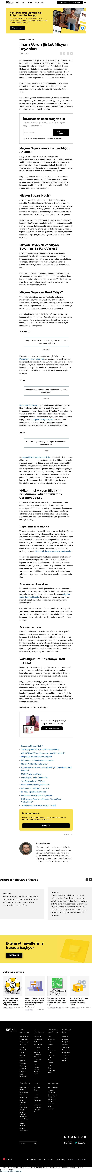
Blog (49, 1106)
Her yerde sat (24, 1036)
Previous (87, 879)
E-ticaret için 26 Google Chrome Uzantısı (37, 760)
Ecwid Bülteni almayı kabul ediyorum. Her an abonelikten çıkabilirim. (44, 138)
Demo (36, 1097)
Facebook (23, 1050)
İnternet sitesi (24, 1039)
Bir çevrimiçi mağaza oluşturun (52, 1101)
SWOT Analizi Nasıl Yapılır (31, 774)
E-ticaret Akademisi (51, 1091)
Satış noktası (24, 1092)
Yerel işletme (38, 1044)
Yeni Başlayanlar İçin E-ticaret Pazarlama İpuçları (40, 750)
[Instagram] (81, 1137)
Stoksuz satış (38, 1039)
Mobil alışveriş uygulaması (24, 1120)
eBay (21, 1058)
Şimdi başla (76, 2)
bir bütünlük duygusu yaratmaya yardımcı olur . (53, 551)
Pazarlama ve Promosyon (56, 1007)
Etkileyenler (66, 1052)
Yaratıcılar (65, 1044)
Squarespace (52, 1050)
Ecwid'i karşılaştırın (37, 1104)
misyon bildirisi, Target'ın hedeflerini (36, 457)
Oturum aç (63, 2)
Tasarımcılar (66, 1047)
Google (22, 1052)
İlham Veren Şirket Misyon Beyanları (35, 785)
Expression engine (51, 1056)
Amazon (22, 1055)
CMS (49, 1036)
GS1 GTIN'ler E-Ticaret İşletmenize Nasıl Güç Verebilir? (43, 753)
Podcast (50, 1109)
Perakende (37, 1047)
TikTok (22, 1047)
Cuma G (54, 892)
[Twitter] (78, 1137)
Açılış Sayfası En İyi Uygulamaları (34, 777)
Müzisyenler (66, 1050)
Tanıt (23, 2)
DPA (39, 1159)
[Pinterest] (71, 1137)
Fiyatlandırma (38, 1100)
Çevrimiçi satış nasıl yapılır (52, 1096)
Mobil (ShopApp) (23, 1075)
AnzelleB (7, 894)
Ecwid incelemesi (37, 1094)
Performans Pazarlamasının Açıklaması (36, 795)
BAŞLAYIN (46, 826)
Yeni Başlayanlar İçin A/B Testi (33, 781)
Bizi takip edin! (61, 132)
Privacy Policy (31, 1159)
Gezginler (65, 1058)
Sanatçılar (65, 1036)
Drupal (50, 1042)
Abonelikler (23, 1097)
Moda (36, 1050)
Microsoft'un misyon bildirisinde (31, 359)
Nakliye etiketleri (22, 1124)
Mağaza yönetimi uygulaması (23, 1114)
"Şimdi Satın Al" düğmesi (24, 1088)
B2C (35, 1064)
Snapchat (23, 1069)
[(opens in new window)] (68, 1142)
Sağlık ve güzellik (37, 1068)
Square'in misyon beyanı (43, 420)
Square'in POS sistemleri (29, 405)
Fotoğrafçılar (66, 1042)
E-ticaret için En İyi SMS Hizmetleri (35, 788)
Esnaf (64, 1061)
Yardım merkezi (53, 1087)
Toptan (36, 1042)
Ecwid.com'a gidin (6, 1171)
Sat (17, 2)
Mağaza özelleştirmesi (24, 1129)
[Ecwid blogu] (64, 1137)
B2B (35, 1062)
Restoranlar (37, 1059)
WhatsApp (23, 1063)
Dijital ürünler (24, 1095)
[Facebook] (74, 1137)
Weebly (50, 1052)
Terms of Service (47, 1159)
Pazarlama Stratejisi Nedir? (32, 746)
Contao (50, 1062)
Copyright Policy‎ (60, 1159)
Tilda (49, 1068)
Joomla (50, 1044)
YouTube (22, 1071)
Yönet (30, 2)
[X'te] (68, 53)
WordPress (51, 1039)
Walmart (22, 1061)
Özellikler (37, 1090)
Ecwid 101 (37, 1087)
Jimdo (50, 1065)
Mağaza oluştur (17, 28)
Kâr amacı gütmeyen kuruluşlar (37, 1054)
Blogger (50, 1060)
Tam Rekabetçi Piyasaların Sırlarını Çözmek (38, 805)
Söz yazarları (66, 1055)
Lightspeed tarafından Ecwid (37, 1109)
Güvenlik (22, 1105)
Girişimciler (37, 1036)
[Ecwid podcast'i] (68, 1137)
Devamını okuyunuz (52, 728)
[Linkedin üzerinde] (64, 53)
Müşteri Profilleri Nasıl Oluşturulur (34, 764)
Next (90, 879)
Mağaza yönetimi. (23, 1101)
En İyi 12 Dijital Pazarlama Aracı (33, 792)
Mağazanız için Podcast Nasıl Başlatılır (36, 757)
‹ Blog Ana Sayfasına (26, 39)
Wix (49, 1047)
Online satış (8, 1007)
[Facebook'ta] (61, 53)
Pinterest (23, 1066)
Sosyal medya (24, 1042)
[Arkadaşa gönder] (71, 53)
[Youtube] (84, 1137)
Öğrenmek (39, 2)
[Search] (35, 1143)
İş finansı (29, 1010)
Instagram (23, 1044)
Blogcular (65, 1039)
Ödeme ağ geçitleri (23, 1108)
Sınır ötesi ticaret (37, 1073)
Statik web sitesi (51, 1072)
